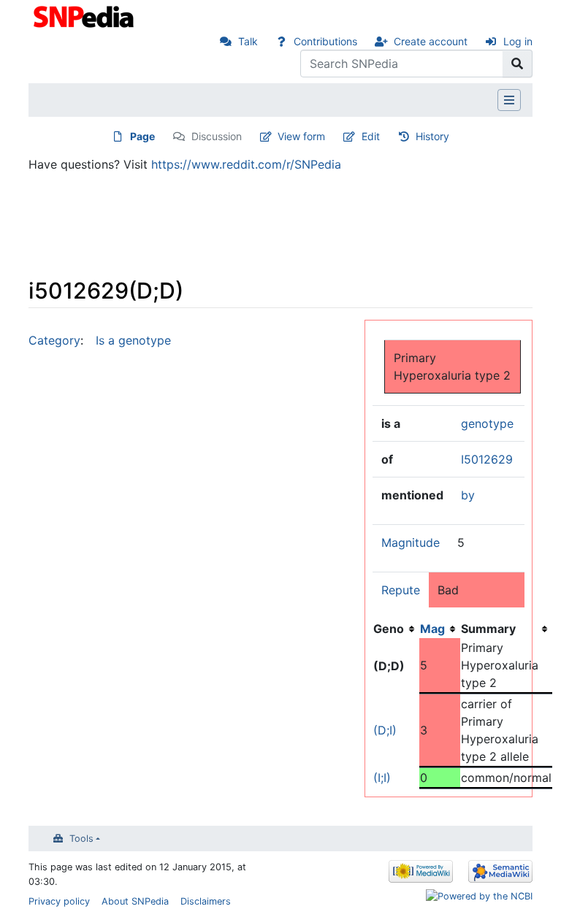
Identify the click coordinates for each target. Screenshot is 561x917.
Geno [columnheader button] (388, 628)
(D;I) (385, 730)
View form (301, 136)
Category (54, 340)
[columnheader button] (439, 628)
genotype (487, 423)
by (468, 495)
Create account (431, 41)
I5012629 (487, 459)
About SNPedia (135, 901)
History (432, 136)
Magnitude (410, 542)
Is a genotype (133, 340)
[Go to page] (518, 63)
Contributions (325, 41)
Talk (248, 41)
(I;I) (382, 777)
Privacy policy (59, 901)
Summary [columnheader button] (488, 628)
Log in (518, 41)
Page (142, 136)
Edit (371, 136)
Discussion (216, 136)
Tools (81, 838)
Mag (432, 628)
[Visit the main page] (85, 15)
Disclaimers (205, 901)
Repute (400, 590)
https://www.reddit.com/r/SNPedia (246, 164)
